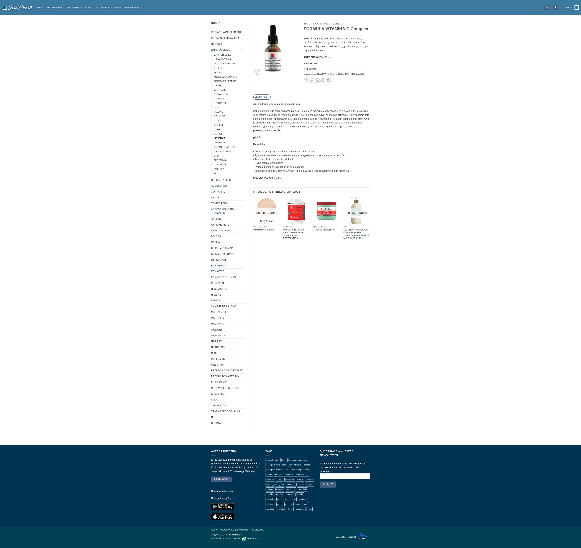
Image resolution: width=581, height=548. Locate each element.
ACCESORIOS (219, 186)
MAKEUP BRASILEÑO (223, 306)
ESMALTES (217, 271)
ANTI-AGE (217, 219)
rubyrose (270, 509)
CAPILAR (216, 242)
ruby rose (281, 509)
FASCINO (218, 112)
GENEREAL (218, 283)
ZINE (216, 173)
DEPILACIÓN (218, 259)
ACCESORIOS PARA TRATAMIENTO (223, 211)
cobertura (289, 474)
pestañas (303, 499)
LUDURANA (219, 142)
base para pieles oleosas (277, 470)
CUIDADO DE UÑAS (222, 254)
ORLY (217, 156)
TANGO (217, 72)
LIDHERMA (219, 138)
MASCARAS (218, 335)
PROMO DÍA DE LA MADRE (226, 32)
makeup (269, 489)
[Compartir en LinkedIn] (328, 80)
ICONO (217, 129)
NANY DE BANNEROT (224, 147)
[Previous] (253, 221)
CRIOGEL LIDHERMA (323, 230)
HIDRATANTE (219, 289)
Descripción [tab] (262, 97)
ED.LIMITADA (218, 265)
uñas (309, 509)
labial (301, 484)
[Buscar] (546, 7)
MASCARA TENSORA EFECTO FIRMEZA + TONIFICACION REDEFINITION (293, 234)
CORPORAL (218, 191)
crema (279, 479)
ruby (305, 504)
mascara (290, 494)
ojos (294, 499)
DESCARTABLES (221, 180)
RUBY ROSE (220, 164)
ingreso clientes (111, 7)
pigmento (270, 504)
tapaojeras (300, 509)
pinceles (289, 504)
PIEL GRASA (218, 364)
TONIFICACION (219, 203)
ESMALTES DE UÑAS (223, 277)
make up (280, 489)
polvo (297, 504)
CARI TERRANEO (222, 55)
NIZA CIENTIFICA (222, 59)
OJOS (214, 353)
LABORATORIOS (74, 7)
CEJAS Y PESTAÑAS (223, 248)
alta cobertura (272, 460)
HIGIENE (216, 294)
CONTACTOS (91, 7)
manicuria (291, 489)
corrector (270, 479)
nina (279, 499)
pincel (279, 504)
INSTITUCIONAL (54, 7)
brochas (278, 474)
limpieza (309, 484)
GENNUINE (219, 116)
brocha (269, 474)
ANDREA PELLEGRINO (225, 81)
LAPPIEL (218, 134)
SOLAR (215, 399)
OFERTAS (217, 423)
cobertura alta (302, 474)
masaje (269, 494)
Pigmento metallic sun (263, 230)
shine (290, 509)
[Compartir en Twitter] (311, 80)
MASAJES (217, 329)
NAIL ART (216, 341)
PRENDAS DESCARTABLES (227, 370)
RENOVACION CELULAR (225, 388)
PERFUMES (218, 359)
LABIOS (215, 300)
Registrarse (132, 7)
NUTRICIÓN (218, 347)
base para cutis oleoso (276, 465)
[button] (555, 7)
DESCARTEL (220, 103)
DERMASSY (220, 98)
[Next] (370, 221)
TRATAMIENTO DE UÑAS (225, 411)
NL (212, 417)
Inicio (307, 24)
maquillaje (302, 489)
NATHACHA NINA (222, 151)
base (283, 460)
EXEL (216, 107)
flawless (309, 479)
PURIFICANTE (219, 382)
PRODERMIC (220, 160)
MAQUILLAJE (218, 318)
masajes (279, 494)
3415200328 (252, 538)
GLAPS (217, 120)
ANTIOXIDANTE (220, 225)
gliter (274, 484)
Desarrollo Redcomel (346, 537)
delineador (289, 479)
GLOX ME (219, 125)
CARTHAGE (220, 90)
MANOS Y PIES (219, 312)
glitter (281, 484)
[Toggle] (242, 50)
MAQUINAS (217, 324)
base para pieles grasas (299, 465)
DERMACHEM (221, 94)
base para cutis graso (297, 460)
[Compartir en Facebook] (306, 80)
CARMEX (218, 85)
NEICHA (218, 68)
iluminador (291, 484)
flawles (300, 479)
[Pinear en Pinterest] (322, 80)
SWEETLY (219, 169)
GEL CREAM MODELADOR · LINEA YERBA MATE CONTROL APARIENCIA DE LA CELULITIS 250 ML (356, 234)
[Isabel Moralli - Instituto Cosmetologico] (17, 8)
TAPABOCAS (218, 405)
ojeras (286, 499)
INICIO (40, 7)
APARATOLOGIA (220, 230)
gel (267, 484)
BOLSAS (216, 236)
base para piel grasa (300, 470)
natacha (299, 494)
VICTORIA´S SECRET (224, 63)
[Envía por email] (317, 80)
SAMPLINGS (218, 394)
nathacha (270, 499)
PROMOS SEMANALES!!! (225, 38)
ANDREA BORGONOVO (225, 77)
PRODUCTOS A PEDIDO (225, 376)
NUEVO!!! (216, 44)
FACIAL (215, 197)
